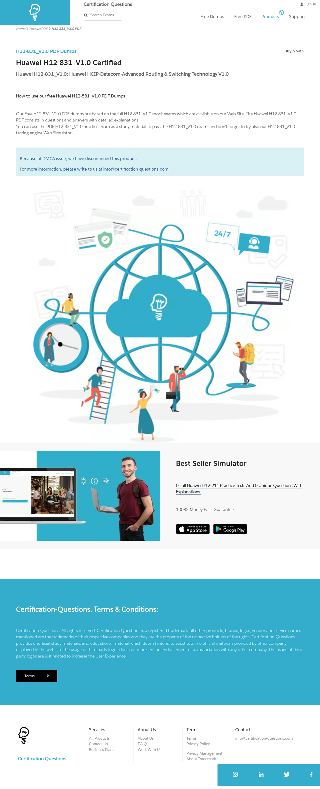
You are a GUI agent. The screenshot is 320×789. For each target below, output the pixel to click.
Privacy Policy (198, 743)
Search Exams (102, 15)
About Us (146, 738)
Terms (30, 676)
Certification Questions (108, 4)
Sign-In (310, 4)
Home (20, 29)
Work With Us (150, 749)
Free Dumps (212, 16)
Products (270, 16)
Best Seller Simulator (211, 463)
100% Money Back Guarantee (205, 509)
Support (297, 16)
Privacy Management (204, 753)
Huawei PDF (38, 29)
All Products (99, 738)
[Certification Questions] (35, 24)
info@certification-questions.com (135, 169)
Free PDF (243, 16)
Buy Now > (294, 51)
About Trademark (201, 758)
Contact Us (98, 743)
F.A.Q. (143, 743)
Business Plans (101, 749)
